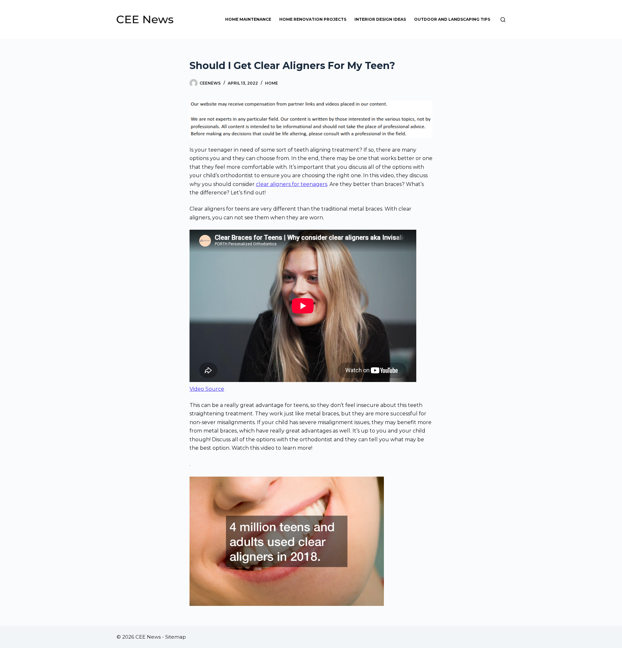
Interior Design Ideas (380, 19)
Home (271, 83)
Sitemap (175, 637)
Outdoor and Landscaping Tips (452, 19)
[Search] (503, 19)
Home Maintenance (248, 19)
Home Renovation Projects (312, 19)
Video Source (207, 389)
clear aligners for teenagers (291, 184)
